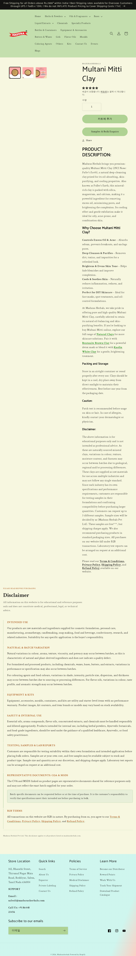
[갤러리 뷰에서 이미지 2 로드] (28, 72)
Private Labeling (47, 885)
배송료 (104, 91)
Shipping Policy (111, 564)
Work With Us (107, 880)
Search (42, 869)
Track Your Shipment (111, 885)
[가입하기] (64, 930)
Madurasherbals (63, 954)
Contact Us (44, 891)
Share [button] (89, 140)
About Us (44, 874)
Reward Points (107, 874)
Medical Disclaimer (79, 880)
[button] (55, 16)
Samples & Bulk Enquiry (105, 131)
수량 (84, 100)
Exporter (43, 880)
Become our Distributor (112, 869)
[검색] (111, 33)
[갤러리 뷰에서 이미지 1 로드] (15, 72)
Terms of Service (78, 869)
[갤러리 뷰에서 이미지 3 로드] (41, 72)
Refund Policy (91, 568)
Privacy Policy (91, 564)
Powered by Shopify (77, 954)
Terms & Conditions (112, 561)
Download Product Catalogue (109, 893)
